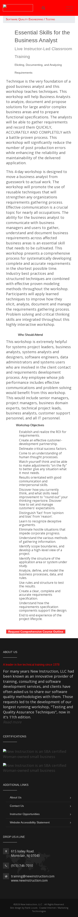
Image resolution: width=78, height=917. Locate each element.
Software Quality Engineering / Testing (30, 19)
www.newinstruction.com (29, 880)
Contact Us (17, 805)
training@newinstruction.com (32, 876)
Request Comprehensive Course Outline (35, 631)
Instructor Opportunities (25, 814)
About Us (15, 797)
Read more (12, 722)
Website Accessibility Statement (30, 822)
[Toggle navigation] (69, 9)
